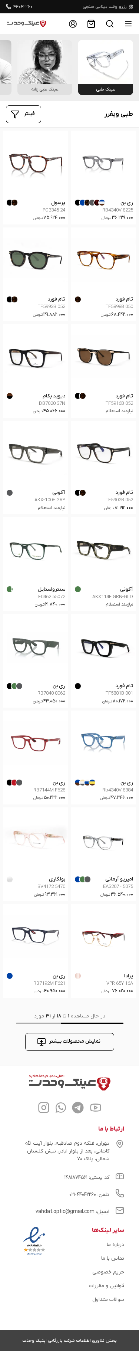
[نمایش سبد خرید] (91, 24)
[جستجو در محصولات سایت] (110, 24)
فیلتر (29, 113)
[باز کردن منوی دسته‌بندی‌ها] (128, 24)
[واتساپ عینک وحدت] (61, 1109)
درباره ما (119, 7)
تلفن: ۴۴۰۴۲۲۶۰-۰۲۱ (89, 1194)
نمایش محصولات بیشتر (74, 1041)
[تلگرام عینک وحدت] (78, 1109)
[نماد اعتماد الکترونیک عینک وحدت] (34, 1255)
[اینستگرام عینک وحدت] (44, 1109)
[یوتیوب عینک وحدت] (96, 1109)
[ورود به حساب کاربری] (72, 24)
